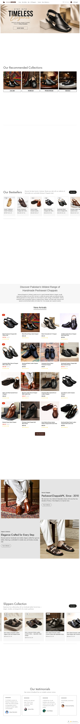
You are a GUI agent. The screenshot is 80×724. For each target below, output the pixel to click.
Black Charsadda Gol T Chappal (49, 333)
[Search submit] (71, 2)
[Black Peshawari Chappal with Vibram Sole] (22, 202)
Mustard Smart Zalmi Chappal (9, 422)
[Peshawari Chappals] (40, 18)
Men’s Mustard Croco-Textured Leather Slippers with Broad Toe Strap (65, 634)
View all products (40, 434)
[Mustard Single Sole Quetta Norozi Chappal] (49, 202)
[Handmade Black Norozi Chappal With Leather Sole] (36, 202)
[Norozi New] (31, 82)
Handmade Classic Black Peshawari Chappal (47, 364)
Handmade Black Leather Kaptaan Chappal (30, 364)
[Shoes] (68, 82)
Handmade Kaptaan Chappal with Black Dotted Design (69, 364)
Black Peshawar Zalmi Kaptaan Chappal (74, 211)
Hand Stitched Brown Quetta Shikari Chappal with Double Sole (49, 423)
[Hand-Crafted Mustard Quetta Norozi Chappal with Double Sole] (9, 202)
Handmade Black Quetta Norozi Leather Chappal (49, 393)
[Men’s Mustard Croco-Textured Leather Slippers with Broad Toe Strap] (67, 622)
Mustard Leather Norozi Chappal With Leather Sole (29, 393)
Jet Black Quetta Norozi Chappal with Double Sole (68, 334)
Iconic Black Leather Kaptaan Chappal (68, 393)
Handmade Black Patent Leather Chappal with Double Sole (68, 423)
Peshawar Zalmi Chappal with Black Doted (29, 423)
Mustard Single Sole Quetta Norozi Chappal (49, 211)
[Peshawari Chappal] (49, 82)
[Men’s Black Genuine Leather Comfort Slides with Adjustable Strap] (25, 622)
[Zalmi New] (12, 82)
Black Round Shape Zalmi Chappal (30, 333)
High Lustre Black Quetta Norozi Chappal (9, 393)
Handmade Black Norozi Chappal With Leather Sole (36, 211)
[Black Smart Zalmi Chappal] (62, 202)
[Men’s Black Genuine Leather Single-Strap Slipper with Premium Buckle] (46, 622)
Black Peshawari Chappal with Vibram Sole (22, 211)
